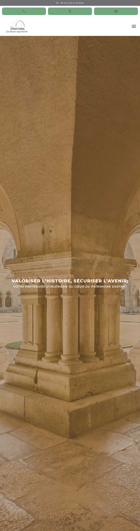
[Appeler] (24, 11)
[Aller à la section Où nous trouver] (70, 11)
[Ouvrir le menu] (134, 26)
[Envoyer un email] (116, 11)
